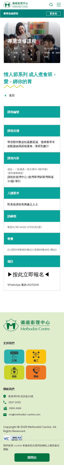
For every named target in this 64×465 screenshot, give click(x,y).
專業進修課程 (10, 13)
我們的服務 (16, 52)
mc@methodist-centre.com (24, 414)
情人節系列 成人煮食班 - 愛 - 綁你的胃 (52, 52)
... (39, 53)
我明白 (32, 457)
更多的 (53, 13)
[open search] (51, 4)
